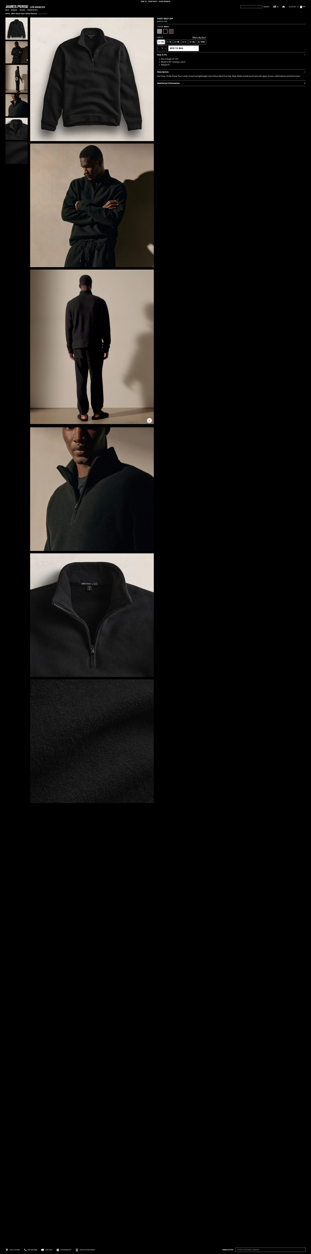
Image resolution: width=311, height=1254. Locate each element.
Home (7, 14)
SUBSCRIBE (298, 1250)
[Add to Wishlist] (149, 21)
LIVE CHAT (48, 1250)
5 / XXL (201, 42)
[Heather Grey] (159, 31)
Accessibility (65, 1250)
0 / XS (161, 42)
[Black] (165, 31)
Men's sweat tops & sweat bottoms (24, 14)
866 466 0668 (32, 1250)
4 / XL (192, 42)
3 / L (184, 42)
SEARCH (266, 7)
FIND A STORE (14, 1250)
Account (292, 7)
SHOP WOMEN (164, 1)
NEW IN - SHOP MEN (149, 1)
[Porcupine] (171, 31)
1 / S (169, 42)
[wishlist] (283, 6)
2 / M (177, 42)
